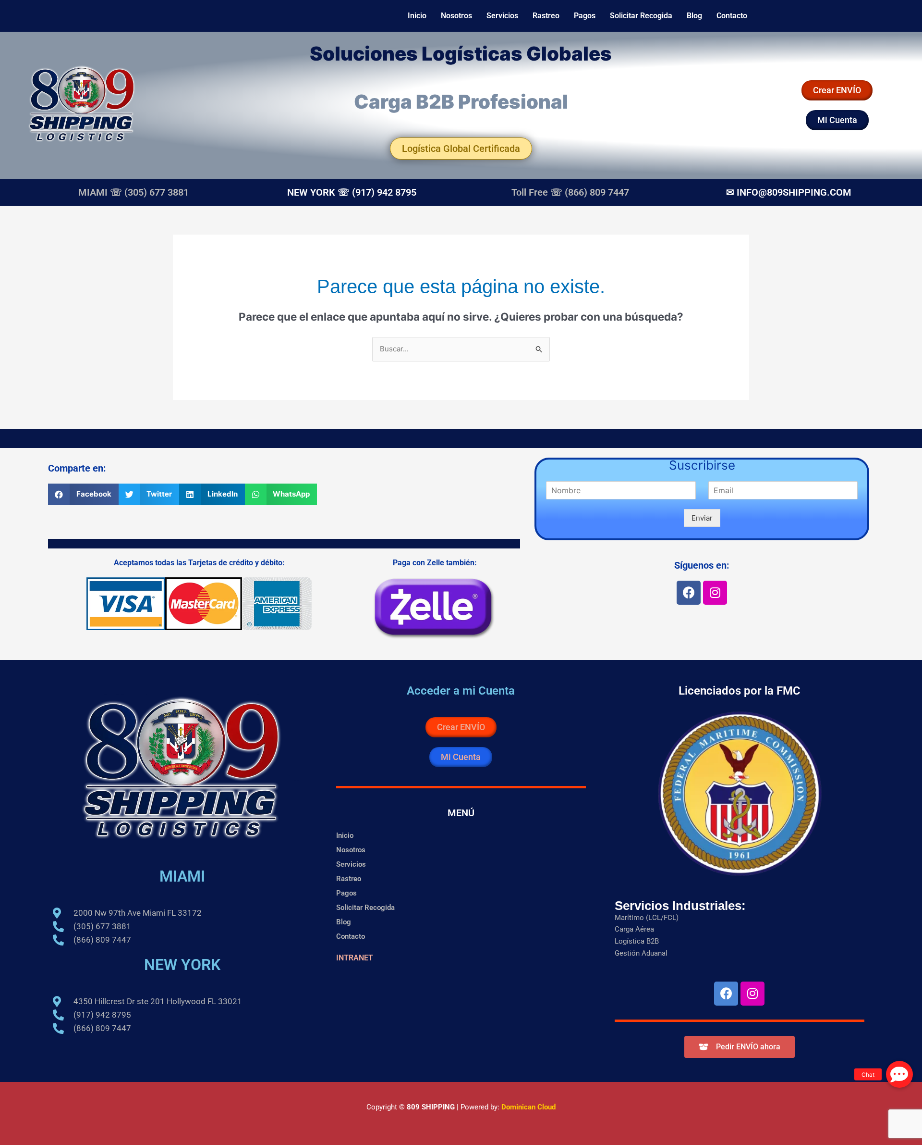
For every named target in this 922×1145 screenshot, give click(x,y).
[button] (83, 494)
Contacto (731, 15)
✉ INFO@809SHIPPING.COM (788, 192)
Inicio (417, 15)
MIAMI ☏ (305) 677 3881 (133, 192)
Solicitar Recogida (641, 15)
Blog (694, 15)
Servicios (502, 15)
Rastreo (546, 15)
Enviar (702, 518)
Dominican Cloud (527, 1107)
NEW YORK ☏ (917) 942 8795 (351, 192)
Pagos (584, 15)
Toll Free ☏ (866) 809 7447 (570, 192)
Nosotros (456, 15)
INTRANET (354, 957)
